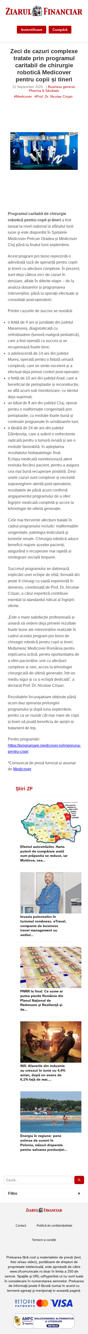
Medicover (22, 769)
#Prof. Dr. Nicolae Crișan (53, 96)
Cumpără (60, 30)
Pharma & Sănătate (44, 91)
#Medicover (23, 96)
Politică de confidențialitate (54, 1225)
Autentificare (31, 30)
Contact (21, 1225)
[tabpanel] (44, 150)
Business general (61, 87)
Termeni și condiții (44, 1240)
